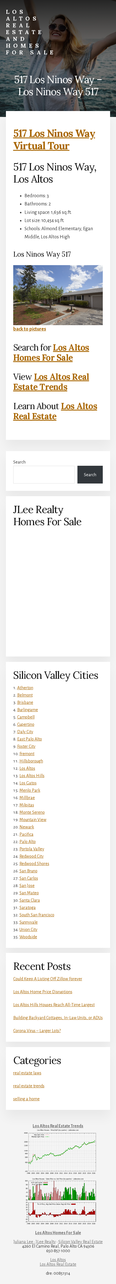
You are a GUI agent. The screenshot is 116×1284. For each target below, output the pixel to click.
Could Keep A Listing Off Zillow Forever (47, 979)
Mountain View (32, 819)
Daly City (25, 731)
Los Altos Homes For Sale (51, 352)
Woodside (28, 937)
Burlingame (27, 710)
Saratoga (27, 907)
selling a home (26, 1099)
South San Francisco (36, 915)
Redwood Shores (34, 863)
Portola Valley (31, 849)
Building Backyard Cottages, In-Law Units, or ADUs (58, 1017)
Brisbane (25, 702)
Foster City (26, 746)
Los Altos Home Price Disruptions (42, 992)
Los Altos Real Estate (55, 411)
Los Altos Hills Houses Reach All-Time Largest (54, 1005)
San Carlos (28, 878)
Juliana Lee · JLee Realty (35, 1241)
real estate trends (28, 1086)
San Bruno (28, 871)
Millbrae (27, 797)
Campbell (26, 717)
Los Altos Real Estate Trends (51, 381)
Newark (26, 827)
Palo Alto (27, 841)
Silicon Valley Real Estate (80, 1241)
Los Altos (27, 768)
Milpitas (26, 805)
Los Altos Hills (31, 775)
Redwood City (31, 856)
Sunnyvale (28, 922)
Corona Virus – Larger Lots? (37, 1030)
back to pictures (29, 329)
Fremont (26, 753)
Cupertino (25, 724)
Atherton (25, 688)
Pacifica (26, 834)
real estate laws (27, 1073)
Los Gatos (28, 783)
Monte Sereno (32, 812)
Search (19, 462)
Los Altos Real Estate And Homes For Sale (31, 32)
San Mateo (29, 893)
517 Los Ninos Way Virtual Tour (54, 139)
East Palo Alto (29, 739)
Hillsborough (31, 761)
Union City (28, 929)
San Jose (27, 885)
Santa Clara (29, 900)
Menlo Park (29, 790)
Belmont (25, 695)
